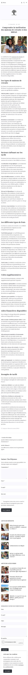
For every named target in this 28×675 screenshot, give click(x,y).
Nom (2, 481)
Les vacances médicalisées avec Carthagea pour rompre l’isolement (18, 588)
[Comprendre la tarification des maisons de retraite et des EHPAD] (14, 44)
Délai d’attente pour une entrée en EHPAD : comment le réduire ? (18, 527)
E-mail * (3, 615)
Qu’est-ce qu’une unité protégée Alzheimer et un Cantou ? (17, 555)
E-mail (3, 487)
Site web (3, 494)
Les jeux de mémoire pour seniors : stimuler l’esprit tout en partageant (17, 536)
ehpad (17, 133)
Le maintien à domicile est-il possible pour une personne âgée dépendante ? (18, 569)
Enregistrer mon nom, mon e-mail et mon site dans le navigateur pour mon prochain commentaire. (12, 503)
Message (3, 626)
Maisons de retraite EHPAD (13, 428)
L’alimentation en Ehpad (17, 545)
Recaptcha (4, 638)
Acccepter (7, 671)
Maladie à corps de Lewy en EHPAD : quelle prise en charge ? (18, 597)
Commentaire (5, 467)
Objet (2, 621)
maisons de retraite (17, 57)
